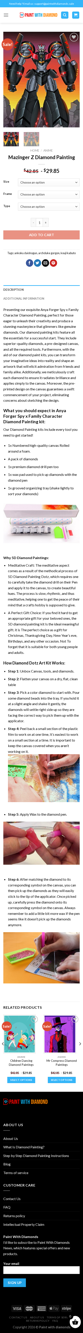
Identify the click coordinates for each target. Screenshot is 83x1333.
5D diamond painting (24, 624)
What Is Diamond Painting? (23, 1147)
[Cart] (75, 15)
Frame (7, 194)
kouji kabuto (68, 253)
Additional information (23, 298)
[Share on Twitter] (37, 263)
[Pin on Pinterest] (53, 263)
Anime (48, 150)
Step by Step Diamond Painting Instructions (36, 1155)
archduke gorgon (49, 253)
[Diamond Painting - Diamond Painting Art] (38, 15)
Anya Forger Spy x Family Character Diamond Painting (34, 416)
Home (34, 150)
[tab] (41, 289)
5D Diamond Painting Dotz (28, 576)
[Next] (73, 79)
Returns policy (14, 1216)
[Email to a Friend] (45, 263)
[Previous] (10, 79)
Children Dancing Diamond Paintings (21, 1062)
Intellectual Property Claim (23, 1224)
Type (6, 206)
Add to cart (41, 235)
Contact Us (12, 1199)
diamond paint (29, 355)
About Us (10, 1138)
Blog (7, 1164)
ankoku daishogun (25, 253)
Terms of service (15, 1173)
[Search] (64, 15)
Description (13, 289)
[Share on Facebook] (29, 263)
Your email (11, 1264)
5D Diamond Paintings (30, 558)
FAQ (6, 1207)
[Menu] (6, 15)
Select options (21, 1079)
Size (6, 181)
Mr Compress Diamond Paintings (61, 1062)
